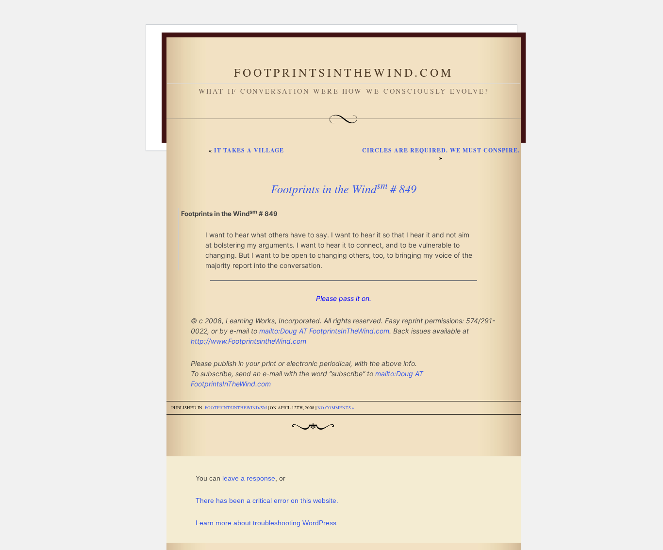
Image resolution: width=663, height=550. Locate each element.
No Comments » (335, 408)
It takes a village (249, 150)
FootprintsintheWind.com (343, 72)
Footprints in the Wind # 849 (343, 188)
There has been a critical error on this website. (267, 500)
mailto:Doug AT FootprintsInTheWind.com (324, 331)
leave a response (248, 478)
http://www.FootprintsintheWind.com (248, 341)
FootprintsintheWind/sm (236, 408)
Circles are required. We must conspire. (441, 150)
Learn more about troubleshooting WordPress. (267, 523)
